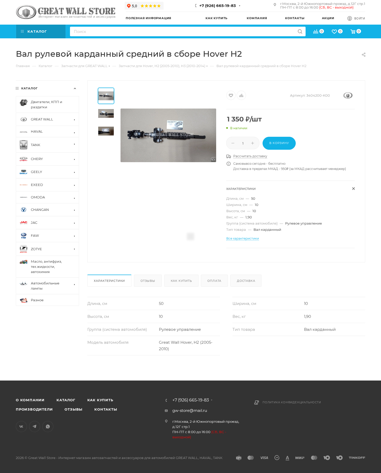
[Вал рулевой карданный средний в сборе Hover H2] (168, 135)
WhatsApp (47, 426)
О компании (30, 400)
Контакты (105, 409)
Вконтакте (21, 426)
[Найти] (300, 31)
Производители (34, 409)
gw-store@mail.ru (189, 410)
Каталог (66, 400)
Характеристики (109, 281)
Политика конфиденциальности (292, 402)
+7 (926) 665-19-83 (217, 5)
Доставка (246, 281)
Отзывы (147, 281)
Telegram (34, 426)
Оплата (214, 281)
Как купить (181, 281)
